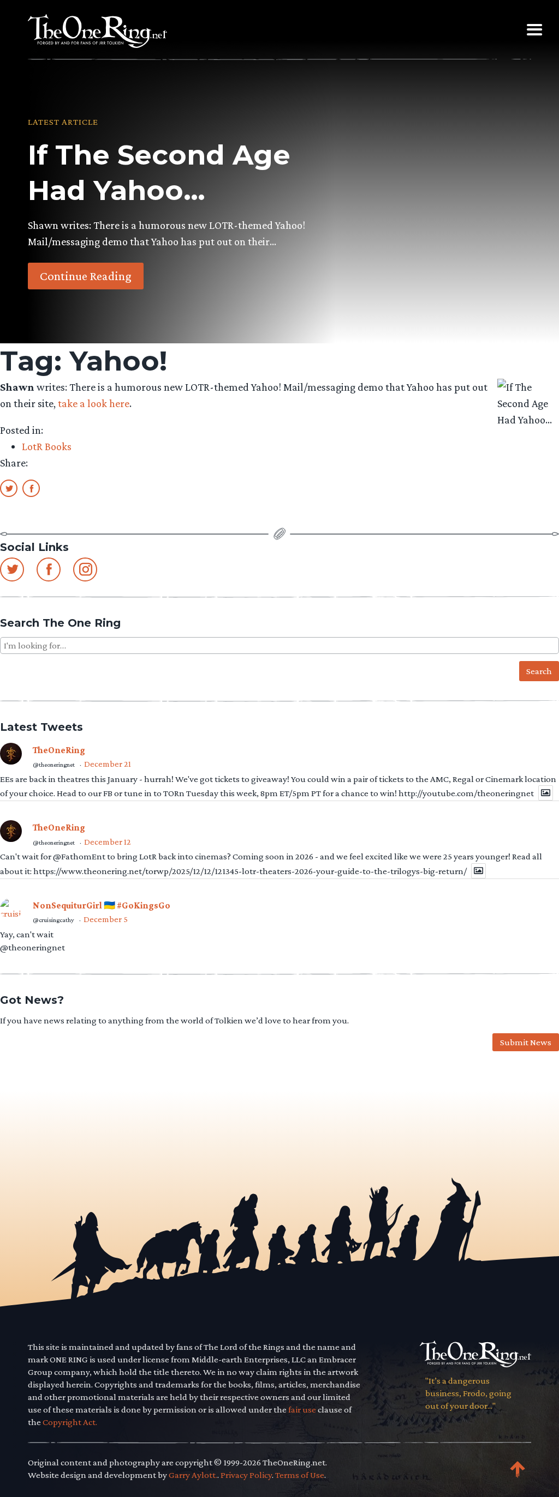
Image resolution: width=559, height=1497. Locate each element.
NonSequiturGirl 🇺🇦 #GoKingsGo (101, 905)
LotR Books (47, 446)
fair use (302, 1409)
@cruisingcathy (53, 920)
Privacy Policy (246, 1475)
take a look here (93, 403)
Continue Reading (86, 276)
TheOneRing (59, 750)
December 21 (107, 763)
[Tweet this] (8, 488)
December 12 (107, 841)
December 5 (106, 919)
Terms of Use (299, 1475)
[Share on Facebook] (31, 488)
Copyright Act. (70, 1422)
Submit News (525, 1042)
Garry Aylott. (193, 1475)
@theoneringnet (54, 764)
